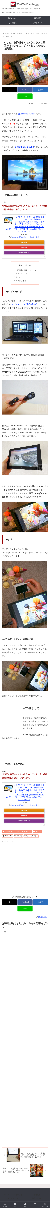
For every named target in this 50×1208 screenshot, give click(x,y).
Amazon (24, 242)
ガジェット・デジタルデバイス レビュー (18, 831)
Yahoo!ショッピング (24, 252)
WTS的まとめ (21, 281)
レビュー (38, 831)
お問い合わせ (13, 1198)
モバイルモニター (32, 836)
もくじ (22, 265)
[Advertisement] (25, 868)
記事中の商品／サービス (26, 270)
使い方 (18, 277)
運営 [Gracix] (37, 1198)
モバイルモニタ (22, 274)
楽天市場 (24, 247)
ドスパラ (19, 836)
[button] (45, 651)
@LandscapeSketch (27, 114)
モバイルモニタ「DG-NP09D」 (25, 304)
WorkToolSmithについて (13, 1195)
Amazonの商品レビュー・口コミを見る (25, 237)
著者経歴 (37, 1195)
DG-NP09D (8, 836)
